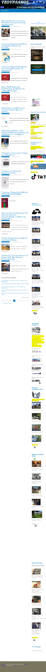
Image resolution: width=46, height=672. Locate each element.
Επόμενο (6, 303)
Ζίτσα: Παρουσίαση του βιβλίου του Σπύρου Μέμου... (14, 239)
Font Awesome (3, 665)
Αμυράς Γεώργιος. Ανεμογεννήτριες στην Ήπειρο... (36, 235)
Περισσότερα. (35, 524)
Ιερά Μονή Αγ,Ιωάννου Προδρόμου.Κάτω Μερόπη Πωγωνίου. (37, 482)
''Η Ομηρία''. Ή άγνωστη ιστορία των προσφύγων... (14, 154)
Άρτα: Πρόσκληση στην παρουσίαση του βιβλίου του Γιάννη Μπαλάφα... (13, 89)
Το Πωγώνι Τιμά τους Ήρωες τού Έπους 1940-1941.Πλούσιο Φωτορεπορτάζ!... (14, 257)
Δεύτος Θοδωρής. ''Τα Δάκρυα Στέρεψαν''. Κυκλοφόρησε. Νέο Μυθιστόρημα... (15, 281)
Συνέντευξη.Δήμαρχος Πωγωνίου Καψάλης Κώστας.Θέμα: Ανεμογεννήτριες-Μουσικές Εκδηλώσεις (37, 295)
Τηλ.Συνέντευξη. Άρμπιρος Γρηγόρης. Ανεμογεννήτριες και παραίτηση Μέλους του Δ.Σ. (38, 282)
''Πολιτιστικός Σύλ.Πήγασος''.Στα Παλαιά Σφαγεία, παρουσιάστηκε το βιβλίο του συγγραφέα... (14, 216)
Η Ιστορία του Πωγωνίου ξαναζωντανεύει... (11, 172)
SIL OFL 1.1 (15, 665)
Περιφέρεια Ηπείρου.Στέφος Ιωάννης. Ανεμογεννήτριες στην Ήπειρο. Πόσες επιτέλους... (38, 246)
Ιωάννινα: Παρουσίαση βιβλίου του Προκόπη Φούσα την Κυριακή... (14, 46)
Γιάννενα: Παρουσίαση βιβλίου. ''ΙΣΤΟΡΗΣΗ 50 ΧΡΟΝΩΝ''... (14, 193)
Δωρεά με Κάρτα (38, 69)
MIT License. (26, 664)
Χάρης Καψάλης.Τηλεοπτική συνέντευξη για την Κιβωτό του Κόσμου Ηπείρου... (38, 307)
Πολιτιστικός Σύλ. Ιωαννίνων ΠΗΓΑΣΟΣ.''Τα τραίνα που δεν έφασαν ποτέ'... (13, 22)
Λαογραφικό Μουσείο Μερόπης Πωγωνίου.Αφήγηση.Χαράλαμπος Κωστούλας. (39, 617)
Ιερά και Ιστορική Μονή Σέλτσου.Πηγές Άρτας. (36, 520)
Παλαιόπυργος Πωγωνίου (37, 421)
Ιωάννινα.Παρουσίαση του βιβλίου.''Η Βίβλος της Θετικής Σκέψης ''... (15, 284)
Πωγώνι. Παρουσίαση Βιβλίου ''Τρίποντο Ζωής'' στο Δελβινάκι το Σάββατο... (15, 290)
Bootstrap (3, 664)
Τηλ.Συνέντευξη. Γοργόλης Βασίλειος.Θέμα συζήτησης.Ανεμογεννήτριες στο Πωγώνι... (38, 269)
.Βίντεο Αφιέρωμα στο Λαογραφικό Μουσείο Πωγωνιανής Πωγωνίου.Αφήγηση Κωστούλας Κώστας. (36, 632)
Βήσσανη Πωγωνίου (36, 370)
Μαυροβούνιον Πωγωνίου (37, 432)
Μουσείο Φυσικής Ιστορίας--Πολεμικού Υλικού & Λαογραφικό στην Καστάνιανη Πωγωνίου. (37, 590)
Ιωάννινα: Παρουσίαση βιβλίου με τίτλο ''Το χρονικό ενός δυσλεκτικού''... (14, 287)
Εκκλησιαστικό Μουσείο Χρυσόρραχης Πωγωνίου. (37, 604)
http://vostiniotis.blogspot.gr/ (37, 650)
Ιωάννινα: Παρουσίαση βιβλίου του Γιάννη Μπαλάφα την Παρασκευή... (14, 68)
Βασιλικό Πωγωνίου (36, 443)
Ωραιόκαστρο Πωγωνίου (37, 410)
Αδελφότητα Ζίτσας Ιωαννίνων (36, 349)
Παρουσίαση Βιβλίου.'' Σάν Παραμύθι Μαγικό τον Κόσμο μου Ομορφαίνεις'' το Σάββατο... (15, 132)
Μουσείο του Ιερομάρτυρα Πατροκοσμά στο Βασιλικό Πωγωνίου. (37, 577)
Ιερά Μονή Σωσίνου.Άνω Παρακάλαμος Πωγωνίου (37, 495)
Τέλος (10, 303)
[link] (38, 127)
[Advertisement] (23, 15)
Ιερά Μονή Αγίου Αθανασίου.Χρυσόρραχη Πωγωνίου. (37, 469)
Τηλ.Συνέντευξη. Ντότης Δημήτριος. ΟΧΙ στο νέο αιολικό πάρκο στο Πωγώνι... (38, 258)
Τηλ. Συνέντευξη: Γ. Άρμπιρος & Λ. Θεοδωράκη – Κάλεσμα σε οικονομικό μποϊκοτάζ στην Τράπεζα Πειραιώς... (38, 223)
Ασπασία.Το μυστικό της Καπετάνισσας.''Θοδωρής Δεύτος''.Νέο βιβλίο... (15, 294)
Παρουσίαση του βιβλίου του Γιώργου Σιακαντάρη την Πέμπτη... (13, 110)
